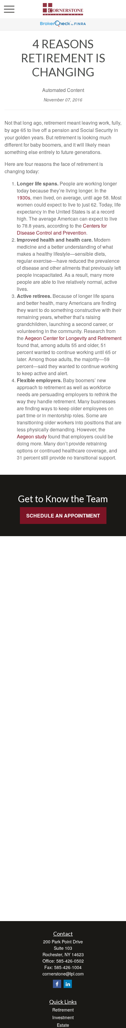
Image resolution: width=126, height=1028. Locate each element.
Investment (63, 1017)
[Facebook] (57, 984)
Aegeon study (32, 436)
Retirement (63, 1010)
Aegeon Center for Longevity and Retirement (73, 338)
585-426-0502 (70, 961)
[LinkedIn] (68, 984)
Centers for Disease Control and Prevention (62, 229)
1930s (23, 197)
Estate (63, 1025)
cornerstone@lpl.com (63, 974)
